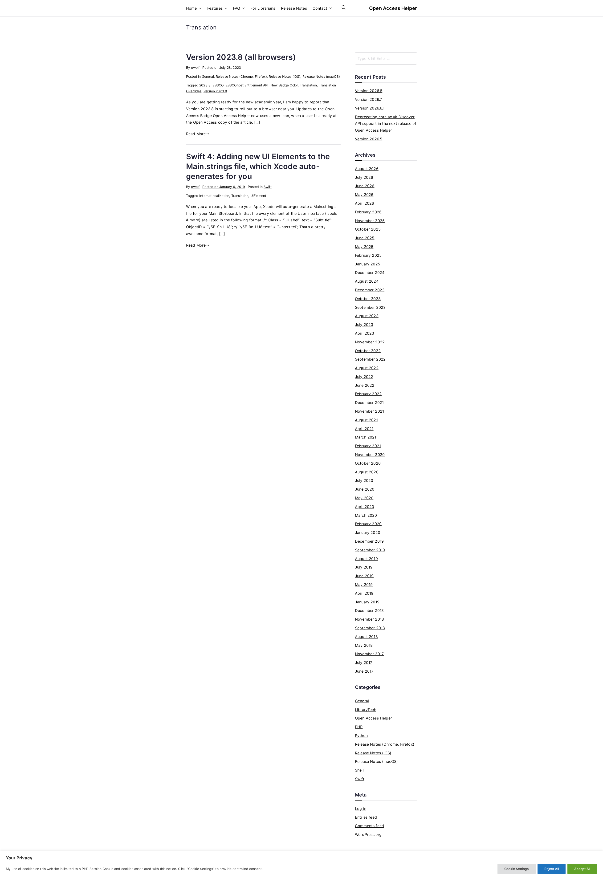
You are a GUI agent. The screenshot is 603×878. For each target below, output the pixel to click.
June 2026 (364, 185)
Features (215, 8)
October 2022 (368, 350)
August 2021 (366, 420)
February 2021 (368, 445)
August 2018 (366, 636)
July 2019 (363, 567)
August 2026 (367, 168)
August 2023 (367, 315)
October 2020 (368, 463)
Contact (320, 8)
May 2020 (364, 498)
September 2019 (370, 550)
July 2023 (364, 324)
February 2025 (368, 255)
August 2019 (366, 558)
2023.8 (205, 85)
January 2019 (367, 602)
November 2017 (369, 653)
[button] (199, 8)
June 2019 (364, 575)
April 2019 (364, 593)
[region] (301, 864)
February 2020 (368, 523)
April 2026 (364, 203)
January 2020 (367, 532)
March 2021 (365, 437)
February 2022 (368, 393)
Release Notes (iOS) (284, 76)
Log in (360, 808)
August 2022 (367, 368)
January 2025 (367, 264)
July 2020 (364, 480)
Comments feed (369, 825)
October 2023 (368, 298)
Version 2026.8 (368, 90)
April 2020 (364, 506)
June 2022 (364, 385)
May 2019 (364, 584)
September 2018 (370, 628)
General (208, 76)
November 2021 (369, 411)
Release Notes (294, 8)
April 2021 (364, 428)
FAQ (236, 8)
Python (361, 735)
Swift (268, 187)
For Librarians (262, 8)
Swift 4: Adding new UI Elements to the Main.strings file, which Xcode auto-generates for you (258, 166)
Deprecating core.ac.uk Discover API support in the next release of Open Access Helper (385, 123)
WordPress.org (368, 834)
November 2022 (370, 342)
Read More (196, 133)
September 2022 (370, 359)
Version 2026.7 (368, 99)
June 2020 (364, 489)
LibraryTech (365, 709)
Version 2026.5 (368, 139)
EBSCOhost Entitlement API (247, 85)
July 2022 (364, 376)
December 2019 (369, 541)
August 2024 (367, 281)
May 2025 (364, 246)
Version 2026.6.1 (370, 108)
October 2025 (368, 229)
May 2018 (364, 645)
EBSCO (218, 85)
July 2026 (364, 177)
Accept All (582, 869)
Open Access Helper (393, 8)
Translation (308, 85)
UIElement (258, 196)
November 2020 (370, 454)
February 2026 (368, 212)
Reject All (551, 869)
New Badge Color (284, 85)
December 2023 (369, 290)
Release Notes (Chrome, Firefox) (241, 76)
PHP (359, 726)
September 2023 (370, 307)
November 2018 (369, 619)
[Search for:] (386, 58)
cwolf (195, 67)
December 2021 (369, 402)
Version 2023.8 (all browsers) (241, 57)
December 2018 (369, 610)
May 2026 (364, 194)
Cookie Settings (516, 869)
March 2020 (366, 515)
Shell (359, 770)
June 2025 (364, 238)
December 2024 (369, 272)
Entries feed (366, 817)
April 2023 (364, 333)
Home (191, 8)
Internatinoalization (214, 196)
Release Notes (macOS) (321, 76)
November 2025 (370, 220)
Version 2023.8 (215, 91)
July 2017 (363, 662)
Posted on (221, 67)
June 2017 (364, 671)
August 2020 (367, 472)
